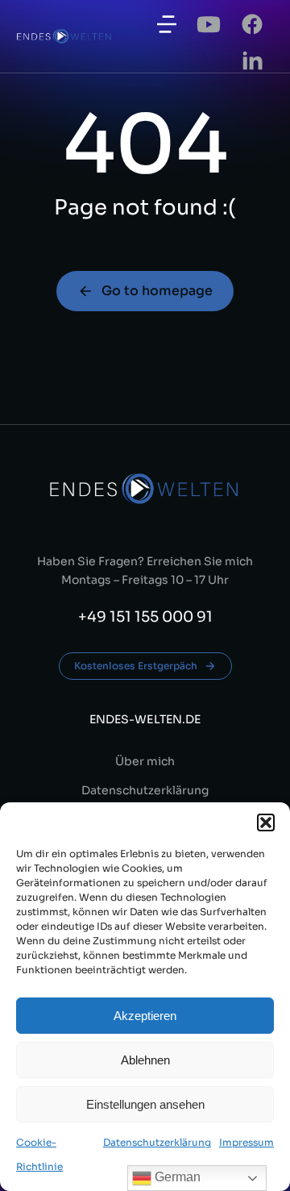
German (176, 1177)
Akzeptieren (145, 1015)
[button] (266, 822)
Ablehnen (145, 1060)
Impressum (246, 1142)
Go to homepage (157, 290)
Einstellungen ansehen (145, 1104)
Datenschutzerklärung (157, 1142)
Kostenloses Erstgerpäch (135, 666)
